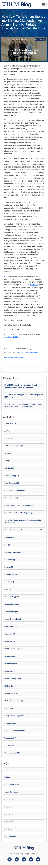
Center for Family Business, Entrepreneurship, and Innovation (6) (22, 521)
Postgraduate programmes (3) (16, 716)
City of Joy (8, 799)
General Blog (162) (11, 597)
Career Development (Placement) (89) (19, 505)
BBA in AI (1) (9, 468)
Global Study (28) (11, 612)
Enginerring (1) (10, 560)
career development (12, 792)
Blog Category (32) (11, 483)
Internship (8, 814)
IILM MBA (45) (9, 656)
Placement (8, 822)
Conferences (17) (11, 537)
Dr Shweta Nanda (21, 348)
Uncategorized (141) (12, 753)
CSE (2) (7, 545)
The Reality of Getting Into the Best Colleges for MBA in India (23, 396)
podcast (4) (9, 708)
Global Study (19, 357)
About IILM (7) (10, 423)
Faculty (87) (9, 582)
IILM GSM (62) (9, 641)
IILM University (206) (12, 678)
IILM (5, 276)
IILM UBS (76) (9, 671)
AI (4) (6, 431)
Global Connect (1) (11, 604)
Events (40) (8, 567)
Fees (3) (7, 589)
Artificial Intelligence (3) (13, 446)
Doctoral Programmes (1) (14, 552)
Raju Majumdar (10, 837)
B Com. (7, 777)
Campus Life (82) (11, 498)
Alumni (20, 352)
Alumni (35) (9, 438)
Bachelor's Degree (11, 785)
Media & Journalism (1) (13, 701)
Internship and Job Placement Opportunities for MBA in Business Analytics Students (23, 405)
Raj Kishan (8, 829)
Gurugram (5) (9, 634)
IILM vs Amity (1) (11, 693)
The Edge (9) (9, 745)
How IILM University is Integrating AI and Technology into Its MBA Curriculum (20, 386)
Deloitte (7, 807)
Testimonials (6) (10, 738)
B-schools (34, 285)
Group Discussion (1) (12, 619)
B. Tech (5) (8, 453)
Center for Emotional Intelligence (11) (19, 513)
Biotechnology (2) (11, 476)
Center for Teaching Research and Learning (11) (23, 530)
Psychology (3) (10, 723)
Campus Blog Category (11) (15, 490)
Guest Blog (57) (10, 626)
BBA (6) (7, 461)
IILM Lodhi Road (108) (13, 649)
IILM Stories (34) (10, 664)
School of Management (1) (14, 730)
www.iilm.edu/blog (11, 337)
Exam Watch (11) (10, 574)
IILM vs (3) (8, 686)
